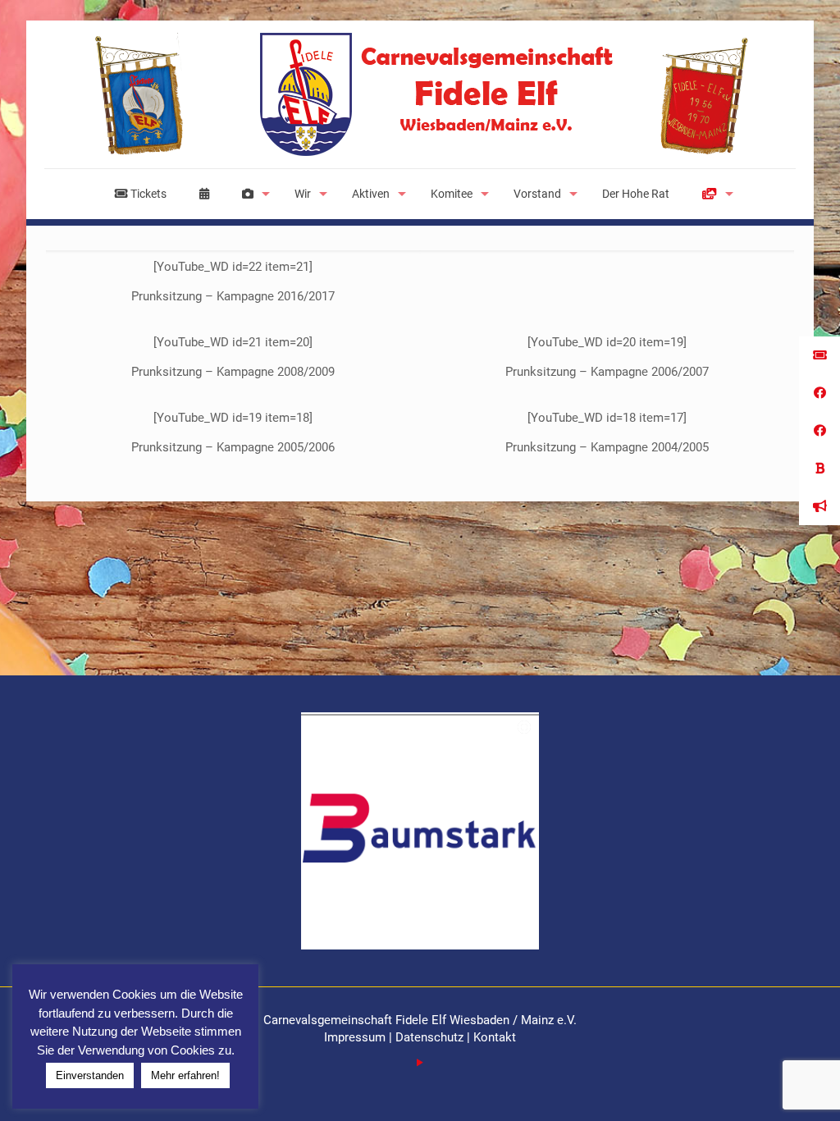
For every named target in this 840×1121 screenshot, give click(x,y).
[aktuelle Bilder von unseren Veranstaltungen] (252, 193)
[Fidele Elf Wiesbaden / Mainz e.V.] (420, 94)
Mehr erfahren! (185, 1075)
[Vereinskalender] (204, 193)
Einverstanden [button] (90, 1075)
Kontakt (494, 1037)
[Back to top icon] (761, 1087)
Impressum (356, 1037)
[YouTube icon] (420, 1062)
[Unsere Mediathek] (714, 193)
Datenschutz (429, 1037)
